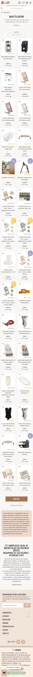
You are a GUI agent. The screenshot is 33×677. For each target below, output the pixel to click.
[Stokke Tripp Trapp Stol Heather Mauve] (8, 108)
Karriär (5, 623)
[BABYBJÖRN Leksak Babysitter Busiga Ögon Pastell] (8, 442)
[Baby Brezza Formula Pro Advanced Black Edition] (25, 46)
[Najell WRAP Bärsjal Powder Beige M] (25, 321)
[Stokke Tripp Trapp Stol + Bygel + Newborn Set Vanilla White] (8, 227)
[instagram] (18, 641)
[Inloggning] (19, 2)
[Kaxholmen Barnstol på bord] (25, 442)
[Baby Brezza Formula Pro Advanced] (8, 46)
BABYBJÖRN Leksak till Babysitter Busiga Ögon (25, 149)
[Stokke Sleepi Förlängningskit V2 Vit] (8, 260)
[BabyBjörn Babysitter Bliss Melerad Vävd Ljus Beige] (25, 350)
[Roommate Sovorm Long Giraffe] (25, 290)
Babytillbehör (7, 12)
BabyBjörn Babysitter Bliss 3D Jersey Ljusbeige (8, 362)
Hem (2, 12)
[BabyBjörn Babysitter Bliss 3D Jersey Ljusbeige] (8, 350)
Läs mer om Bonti (16, 584)
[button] (27, 2)
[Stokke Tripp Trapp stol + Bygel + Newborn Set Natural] (8, 196)
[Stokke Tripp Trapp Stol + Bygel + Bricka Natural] (25, 260)
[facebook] (22, 641)
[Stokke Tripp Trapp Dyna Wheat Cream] (8, 473)
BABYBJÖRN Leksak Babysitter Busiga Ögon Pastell (8, 454)
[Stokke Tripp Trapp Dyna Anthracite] (25, 473)
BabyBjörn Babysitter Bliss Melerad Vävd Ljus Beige (25, 362)
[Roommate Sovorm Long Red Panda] (8, 321)
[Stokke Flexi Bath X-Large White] (8, 137)
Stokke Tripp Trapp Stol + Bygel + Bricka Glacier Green (8, 303)
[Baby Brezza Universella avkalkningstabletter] (8, 77)
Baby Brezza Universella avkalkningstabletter (8, 89)
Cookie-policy (26, 665)
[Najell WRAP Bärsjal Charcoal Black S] (8, 413)
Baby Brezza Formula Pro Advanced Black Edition (25, 59)
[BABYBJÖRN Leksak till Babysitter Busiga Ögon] (25, 137)
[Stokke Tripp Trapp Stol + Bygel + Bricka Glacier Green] (8, 290)
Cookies (5, 630)
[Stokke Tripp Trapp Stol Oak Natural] (25, 77)
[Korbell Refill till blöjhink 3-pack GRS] (25, 196)
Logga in (5, 633)
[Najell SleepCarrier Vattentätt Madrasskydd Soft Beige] (8, 381)
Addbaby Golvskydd (8, 177)
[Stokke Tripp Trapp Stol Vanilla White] (25, 108)
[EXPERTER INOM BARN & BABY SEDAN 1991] (5, 3)
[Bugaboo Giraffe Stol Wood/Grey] (25, 167)
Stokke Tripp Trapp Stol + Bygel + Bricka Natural (24, 272)
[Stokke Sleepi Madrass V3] (25, 381)
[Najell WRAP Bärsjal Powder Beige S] (25, 413)
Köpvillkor (6, 620)
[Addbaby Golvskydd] (8, 167)
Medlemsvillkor (8, 626)
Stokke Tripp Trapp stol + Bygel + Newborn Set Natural (8, 208)
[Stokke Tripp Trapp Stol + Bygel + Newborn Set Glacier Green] (25, 227)
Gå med (27, 605)
